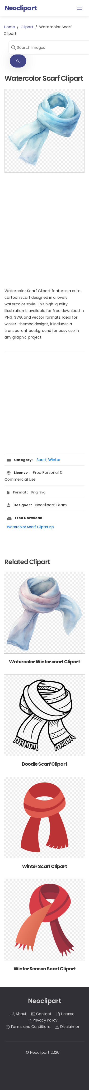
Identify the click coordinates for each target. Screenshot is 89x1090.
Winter (54, 459)
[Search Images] (18, 61)
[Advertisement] (44, 225)
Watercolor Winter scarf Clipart (44, 661)
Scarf (42, 459)
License (67, 1014)
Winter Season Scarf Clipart (45, 968)
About (20, 1014)
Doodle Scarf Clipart (44, 764)
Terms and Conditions (30, 1026)
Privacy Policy (45, 1020)
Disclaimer (69, 1026)
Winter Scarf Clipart (44, 866)
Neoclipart (40, 1052)
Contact (43, 1014)
